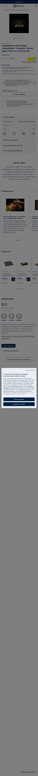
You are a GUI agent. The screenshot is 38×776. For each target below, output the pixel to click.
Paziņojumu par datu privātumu (17, 394)
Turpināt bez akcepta (30, 370)
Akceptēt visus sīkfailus (19, 404)
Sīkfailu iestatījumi (19, 399)
